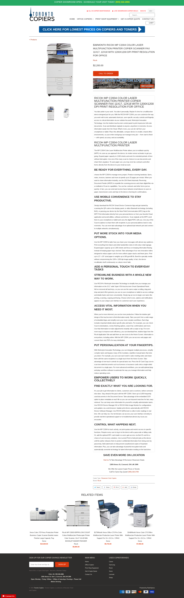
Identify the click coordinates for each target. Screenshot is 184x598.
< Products (33, 40)
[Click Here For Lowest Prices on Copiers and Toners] (92, 32)
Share (108, 487)
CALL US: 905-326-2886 (56, 574)
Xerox (111, 571)
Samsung (112, 565)
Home (72, 19)
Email (134, 487)
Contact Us (148, 19)
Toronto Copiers (39, 588)
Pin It (117, 487)
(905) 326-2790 (133, 472)
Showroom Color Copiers (108, 478)
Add (126, 487)
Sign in (143, 11)
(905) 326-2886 (122, 2)
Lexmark (111, 574)
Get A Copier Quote (130, 19)
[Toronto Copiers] (42, 14)
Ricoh (95, 60)
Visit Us (106, 460)
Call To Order (106, 74)
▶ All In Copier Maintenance (98, 11)
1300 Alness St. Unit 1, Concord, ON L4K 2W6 (56, 576)
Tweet (98, 487)
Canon (111, 561)
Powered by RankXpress (147, 588)
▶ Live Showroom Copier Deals (125, 11)
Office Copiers (85, 19)
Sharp (111, 577)
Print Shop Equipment (107, 19)
